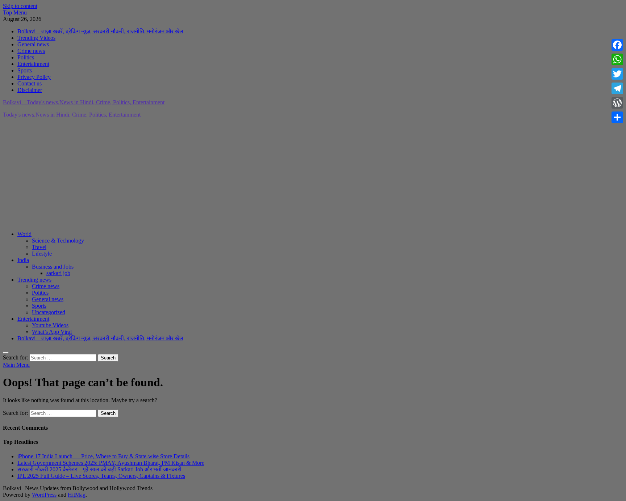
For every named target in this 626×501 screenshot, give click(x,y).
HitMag (76, 495)
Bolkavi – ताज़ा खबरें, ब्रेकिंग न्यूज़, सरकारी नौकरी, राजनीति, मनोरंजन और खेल (100, 31)
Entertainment (33, 64)
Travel (39, 247)
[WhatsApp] (617, 59)
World (24, 234)
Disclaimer (29, 90)
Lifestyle (42, 253)
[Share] (617, 117)
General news (33, 44)
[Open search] (6, 352)
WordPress (44, 495)
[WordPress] (617, 103)
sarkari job (58, 273)
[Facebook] (617, 45)
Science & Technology (58, 240)
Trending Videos (36, 38)
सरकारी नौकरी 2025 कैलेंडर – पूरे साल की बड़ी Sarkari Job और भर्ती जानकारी (99, 469)
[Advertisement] (220, 174)
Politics (25, 57)
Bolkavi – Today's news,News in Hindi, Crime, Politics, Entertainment (83, 102)
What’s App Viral (52, 332)
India (23, 260)
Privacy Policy (34, 77)
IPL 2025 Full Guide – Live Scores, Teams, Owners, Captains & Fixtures (101, 476)
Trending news (34, 280)
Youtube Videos (50, 325)
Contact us (29, 83)
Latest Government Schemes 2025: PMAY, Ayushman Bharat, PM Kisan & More (110, 463)
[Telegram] (617, 88)
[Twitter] (617, 74)
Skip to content (20, 6)
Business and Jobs (53, 267)
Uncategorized (48, 312)
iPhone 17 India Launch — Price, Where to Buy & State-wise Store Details (103, 456)
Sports (24, 70)
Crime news (31, 51)
